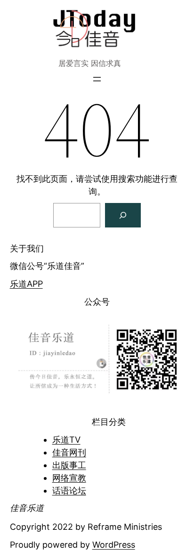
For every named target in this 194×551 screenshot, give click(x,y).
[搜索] (123, 215)
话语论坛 (69, 490)
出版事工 (69, 465)
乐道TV (66, 440)
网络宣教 (69, 478)
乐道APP (26, 284)
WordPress (113, 545)
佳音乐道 (27, 508)
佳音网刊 (69, 452)
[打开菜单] (97, 79)
